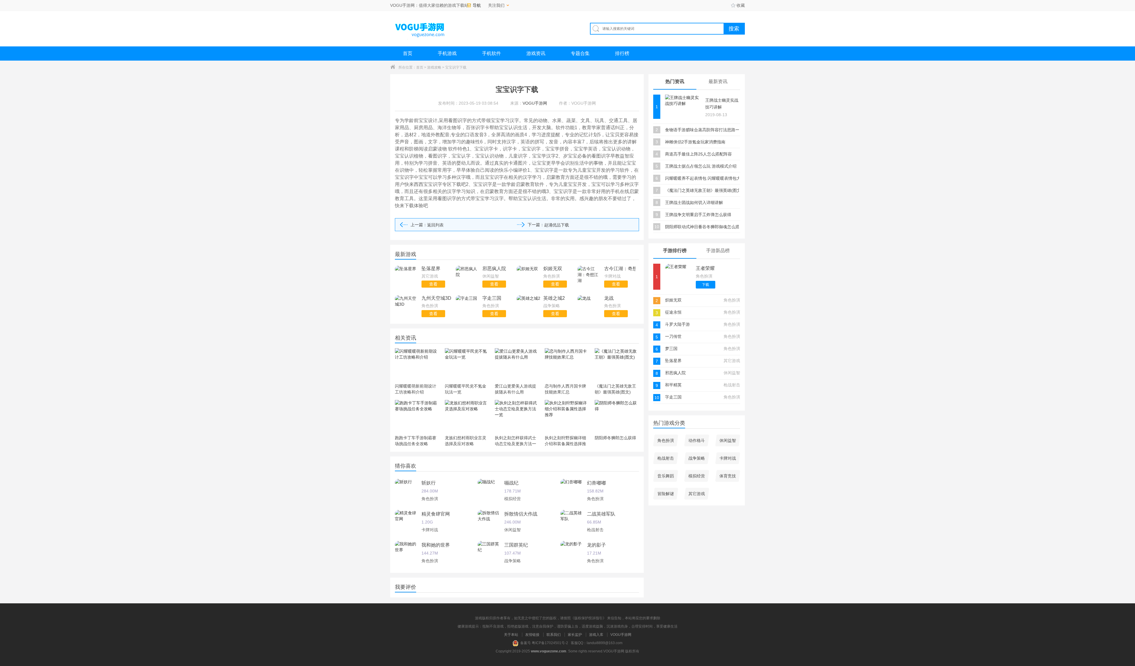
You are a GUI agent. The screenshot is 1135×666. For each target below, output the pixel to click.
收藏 (741, 5)
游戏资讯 (535, 53)
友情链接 (532, 635)
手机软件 (491, 53)
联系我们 (554, 635)
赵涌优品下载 (556, 225)
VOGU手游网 (620, 635)
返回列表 (435, 225)
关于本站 (511, 635)
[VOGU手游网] (420, 28)
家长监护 (575, 635)
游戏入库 (596, 635)
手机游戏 (447, 53)
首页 (407, 53)
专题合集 (580, 53)
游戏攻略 (434, 67)
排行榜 (622, 53)
